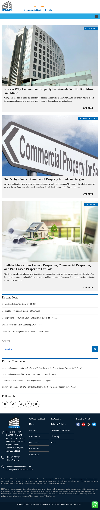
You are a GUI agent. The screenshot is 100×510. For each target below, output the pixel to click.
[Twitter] (94, 424)
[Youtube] (83, 424)
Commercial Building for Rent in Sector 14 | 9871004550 (25, 332)
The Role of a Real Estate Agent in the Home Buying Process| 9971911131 (52, 368)
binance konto (8, 380)
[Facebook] (78, 424)
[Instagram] (89, 424)
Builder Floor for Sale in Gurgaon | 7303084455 (22, 325)
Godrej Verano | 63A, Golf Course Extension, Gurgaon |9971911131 (30, 318)
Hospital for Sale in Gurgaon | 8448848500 (20, 304)
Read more (88, 108)
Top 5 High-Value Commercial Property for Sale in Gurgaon (44, 179)
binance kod (7, 387)
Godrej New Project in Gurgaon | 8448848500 (21, 311)
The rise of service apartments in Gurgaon (38, 374)
